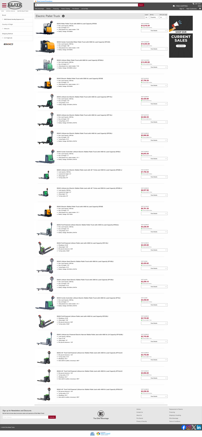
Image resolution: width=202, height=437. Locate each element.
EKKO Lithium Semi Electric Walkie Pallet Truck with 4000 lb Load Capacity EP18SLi (85, 261)
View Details (154, 30)
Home (2, 11)
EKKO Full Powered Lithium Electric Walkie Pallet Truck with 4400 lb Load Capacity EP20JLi (88, 225)
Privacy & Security (142, 421)
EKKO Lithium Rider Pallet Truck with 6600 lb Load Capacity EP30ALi (80, 60)
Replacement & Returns (176, 409)
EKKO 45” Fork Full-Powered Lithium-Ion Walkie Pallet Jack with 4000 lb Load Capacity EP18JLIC (90, 371)
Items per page (163, 14)
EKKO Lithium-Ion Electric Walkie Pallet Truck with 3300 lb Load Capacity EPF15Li (84, 97)
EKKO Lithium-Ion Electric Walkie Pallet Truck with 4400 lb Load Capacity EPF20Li (84, 133)
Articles (48, 9)
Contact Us (140, 412)
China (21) (6, 28)
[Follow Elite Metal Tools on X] (194, 427)
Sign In (182, 9)
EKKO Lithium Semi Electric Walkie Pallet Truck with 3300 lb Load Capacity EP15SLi (85, 280)
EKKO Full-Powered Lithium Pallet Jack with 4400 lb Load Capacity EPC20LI (82, 316)
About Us (139, 415)
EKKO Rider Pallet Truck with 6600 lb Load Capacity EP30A (77, 24)
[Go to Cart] (200, 8)
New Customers (192, 9)
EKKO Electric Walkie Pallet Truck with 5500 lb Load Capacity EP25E (80, 78)
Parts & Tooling (65, 9)
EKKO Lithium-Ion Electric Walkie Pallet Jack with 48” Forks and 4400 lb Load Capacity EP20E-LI (89, 170)
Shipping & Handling (175, 415)
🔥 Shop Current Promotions (43, 1)
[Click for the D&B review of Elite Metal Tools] (92, 433)
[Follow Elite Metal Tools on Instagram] (189, 427)
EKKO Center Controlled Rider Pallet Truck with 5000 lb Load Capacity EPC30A (83, 42)
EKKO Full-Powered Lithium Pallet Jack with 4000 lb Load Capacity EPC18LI (82, 243)
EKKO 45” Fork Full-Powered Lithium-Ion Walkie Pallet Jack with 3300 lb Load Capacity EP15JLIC (90, 353)
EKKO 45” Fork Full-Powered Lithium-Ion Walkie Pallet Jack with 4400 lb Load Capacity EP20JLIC (90, 389)
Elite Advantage (39, 9)
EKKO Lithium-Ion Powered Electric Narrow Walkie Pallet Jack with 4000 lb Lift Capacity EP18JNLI (90, 334)
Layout (146, 14)
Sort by (151, 14)
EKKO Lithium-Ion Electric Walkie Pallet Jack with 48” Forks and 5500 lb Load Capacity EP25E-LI (89, 188)
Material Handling (10, 11)
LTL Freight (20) (8, 38)
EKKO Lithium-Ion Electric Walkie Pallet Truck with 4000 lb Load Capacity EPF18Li (84, 115)
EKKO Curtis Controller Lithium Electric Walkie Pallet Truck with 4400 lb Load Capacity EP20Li (88, 152)
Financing (56, 9)
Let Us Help (84, 9)
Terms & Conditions (174, 421)
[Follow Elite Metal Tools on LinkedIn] (198, 427)
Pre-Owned (75, 9)
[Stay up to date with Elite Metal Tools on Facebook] (183, 427)
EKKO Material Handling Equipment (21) (14, 19)
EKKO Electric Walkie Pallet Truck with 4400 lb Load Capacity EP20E (80, 206)
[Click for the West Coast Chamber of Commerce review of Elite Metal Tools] (103, 433)
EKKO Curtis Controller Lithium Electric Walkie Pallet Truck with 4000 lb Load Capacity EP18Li (88, 298)
